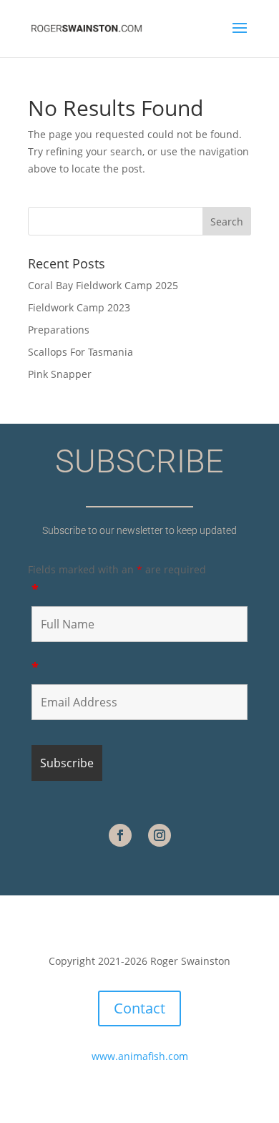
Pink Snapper (60, 374)
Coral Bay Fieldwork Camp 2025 (103, 285)
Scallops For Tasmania (80, 352)
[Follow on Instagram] (159, 835)
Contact (139, 1008)
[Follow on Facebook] (120, 835)
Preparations (58, 329)
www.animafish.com (140, 1056)
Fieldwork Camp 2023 (79, 307)
